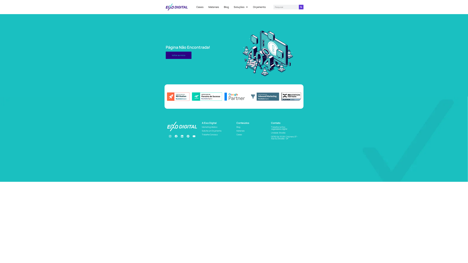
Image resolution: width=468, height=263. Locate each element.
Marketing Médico (209, 127)
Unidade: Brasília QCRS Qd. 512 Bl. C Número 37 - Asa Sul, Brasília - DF (284, 135)
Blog (226, 7)
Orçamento (259, 7)
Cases (200, 7)
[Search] (301, 7)
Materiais (213, 7)
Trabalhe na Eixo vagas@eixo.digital (279, 128)
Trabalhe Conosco (210, 134)
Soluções (239, 7)
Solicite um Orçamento (211, 130)
